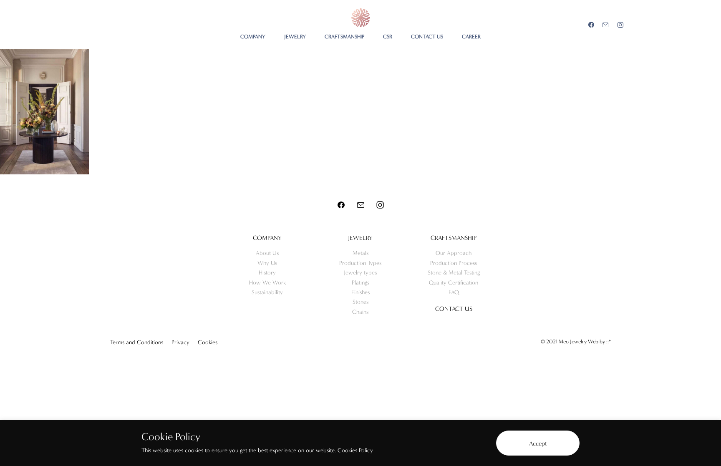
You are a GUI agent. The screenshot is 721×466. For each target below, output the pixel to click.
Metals (360, 253)
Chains (360, 311)
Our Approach (453, 253)
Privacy (180, 342)
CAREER (471, 36)
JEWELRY (295, 36)
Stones (360, 301)
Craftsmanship (453, 238)
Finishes (360, 292)
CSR (387, 36)
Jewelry (360, 238)
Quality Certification (453, 282)
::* (608, 341)
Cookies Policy (355, 450)
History (267, 272)
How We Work (267, 282)
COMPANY (252, 36)
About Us (267, 253)
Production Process (453, 263)
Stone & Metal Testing (454, 272)
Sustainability (267, 292)
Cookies (207, 342)
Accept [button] (538, 443)
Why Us (267, 263)
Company (267, 238)
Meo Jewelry (360, 17)
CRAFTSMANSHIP (344, 36)
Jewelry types (360, 272)
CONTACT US (427, 36)
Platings (360, 282)
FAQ (454, 292)
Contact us (453, 308)
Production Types (360, 263)
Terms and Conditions (136, 342)
